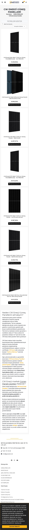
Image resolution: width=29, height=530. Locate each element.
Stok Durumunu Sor (15, 65)
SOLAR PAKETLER (5, 475)
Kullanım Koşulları (5, 492)
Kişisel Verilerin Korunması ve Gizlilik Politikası (12, 499)
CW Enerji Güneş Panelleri (15, 15)
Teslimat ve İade (5, 489)
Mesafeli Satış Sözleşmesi (7, 502)
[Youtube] (17, 460)
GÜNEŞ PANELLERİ (18, 14)
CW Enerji (12, 350)
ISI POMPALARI (5, 482)
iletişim (15, 425)
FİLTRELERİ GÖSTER (14, 21)
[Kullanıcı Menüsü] (5, 2)
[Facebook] (11, 460)
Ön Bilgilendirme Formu (7, 497)
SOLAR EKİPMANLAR (6, 477)
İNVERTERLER (4, 470)
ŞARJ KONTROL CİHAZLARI (8, 473)
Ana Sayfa (9, 14)
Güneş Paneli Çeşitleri (14, 382)
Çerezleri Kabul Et (14, 526)
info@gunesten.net (8, 454)
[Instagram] (14, 460)
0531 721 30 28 (7, 451)
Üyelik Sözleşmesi (5, 494)
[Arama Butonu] (2, 2)
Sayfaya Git (18, 523)
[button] (26, 2)
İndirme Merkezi (12, 352)
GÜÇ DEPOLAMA (5, 480)
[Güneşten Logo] (14, 2)
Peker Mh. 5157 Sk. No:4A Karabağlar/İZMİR (13, 448)
